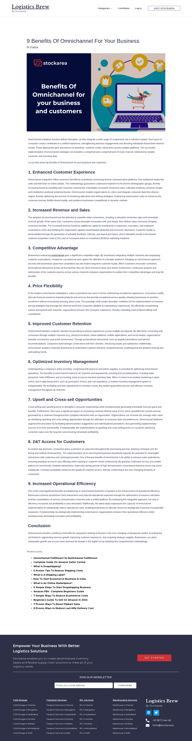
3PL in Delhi (84, 733)
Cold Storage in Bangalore (25, 710)
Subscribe (125, 685)
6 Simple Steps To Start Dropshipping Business (62, 587)
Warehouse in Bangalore (124, 710)
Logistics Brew (30, 7)
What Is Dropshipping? (47, 566)
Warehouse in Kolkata (123, 724)
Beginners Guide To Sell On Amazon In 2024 (60, 600)
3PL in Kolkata (85, 724)
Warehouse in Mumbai (123, 719)
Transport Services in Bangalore (60, 710)
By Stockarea (154, 705)
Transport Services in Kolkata (59, 724)
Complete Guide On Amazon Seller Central (59, 562)
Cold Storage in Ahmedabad (26, 728)
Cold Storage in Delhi (22, 733)
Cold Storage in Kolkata (24, 724)
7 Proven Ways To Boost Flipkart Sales (56, 604)
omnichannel (57, 255)
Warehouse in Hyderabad (124, 714)
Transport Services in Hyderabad (61, 714)
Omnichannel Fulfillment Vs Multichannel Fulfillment (65, 558)
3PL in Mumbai (86, 719)
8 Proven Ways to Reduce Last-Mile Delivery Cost (63, 608)
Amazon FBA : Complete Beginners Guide (58, 591)
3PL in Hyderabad (87, 714)
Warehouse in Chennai (123, 705)
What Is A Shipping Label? (49, 575)
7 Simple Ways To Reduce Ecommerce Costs (60, 595)
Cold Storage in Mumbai (24, 719)
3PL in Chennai (86, 705)
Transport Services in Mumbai (59, 719)
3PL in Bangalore (87, 710)
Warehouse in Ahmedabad (125, 728)
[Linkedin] (148, 713)
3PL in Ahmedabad (88, 728)
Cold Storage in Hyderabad (25, 714)
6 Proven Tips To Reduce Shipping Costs (58, 570)
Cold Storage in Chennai (24, 705)
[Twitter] (156, 713)
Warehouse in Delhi (121, 733)
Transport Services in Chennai (59, 705)
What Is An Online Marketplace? (52, 583)
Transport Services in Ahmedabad (61, 728)
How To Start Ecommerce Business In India (59, 579)
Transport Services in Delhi (58, 733)
